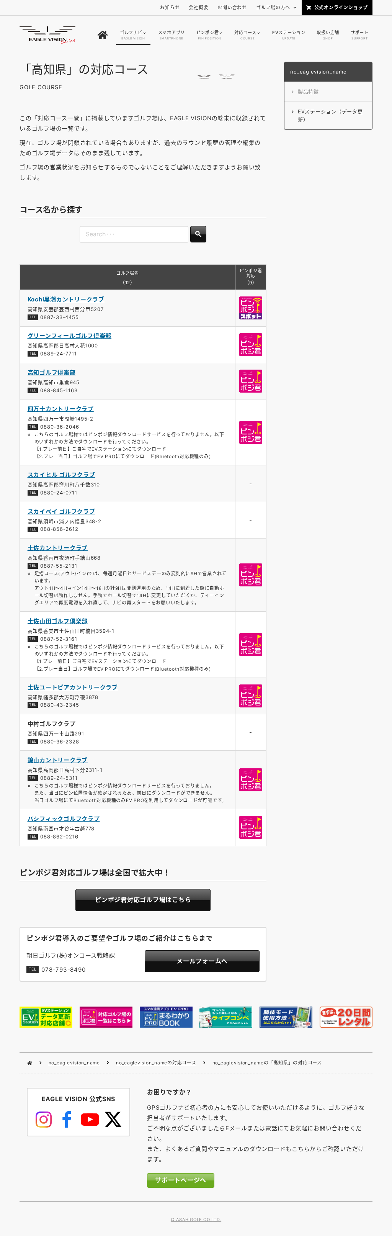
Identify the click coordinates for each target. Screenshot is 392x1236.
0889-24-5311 (58, 778)
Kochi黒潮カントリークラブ (66, 299)
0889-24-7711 (58, 353)
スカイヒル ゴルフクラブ (61, 474)
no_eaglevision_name (74, 1063)
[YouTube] (90, 1119)
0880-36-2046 (59, 427)
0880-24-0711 (58, 492)
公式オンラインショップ (341, 7)
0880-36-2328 (59, 741)
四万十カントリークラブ (61, 409)
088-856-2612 (59, 529)
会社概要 (198, 7)
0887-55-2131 (58, 566)
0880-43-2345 (59, 705)
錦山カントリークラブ (58, 760)
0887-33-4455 (59, 317)
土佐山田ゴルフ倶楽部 (58, 621)
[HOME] (102, 35)
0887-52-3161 (58, 639)
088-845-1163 (58, 390)
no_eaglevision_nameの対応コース (156, 1063)
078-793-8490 (63, 969)
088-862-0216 (59, 836)
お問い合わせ (232, 7)
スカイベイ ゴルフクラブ (61, 511)
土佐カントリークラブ (58, 548)
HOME (30, 1063)
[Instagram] (44, 1119)
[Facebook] (67, 1119)
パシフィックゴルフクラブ (64, 818)
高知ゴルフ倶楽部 (52, 372)
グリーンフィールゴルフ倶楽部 (70, 335)
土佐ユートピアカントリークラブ (73, 687)
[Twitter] (113, 1119)
